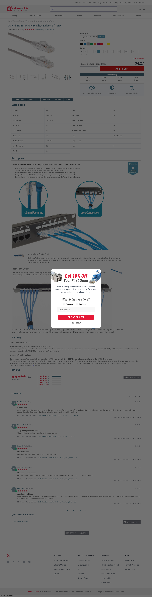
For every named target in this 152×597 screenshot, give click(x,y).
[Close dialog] (98, 272)
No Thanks (76, 322)
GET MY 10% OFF (76, 317)
